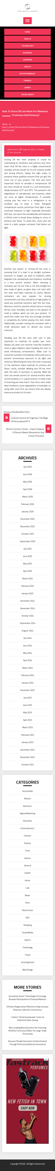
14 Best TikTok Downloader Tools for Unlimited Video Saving (27, 1019)
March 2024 (27, 667)
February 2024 (27, 675)
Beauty (27, 798)
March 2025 (27, 578)
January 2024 (27, 682)
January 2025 (27, 593)
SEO (27, 917)
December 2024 (27, 600)
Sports (27, 940)
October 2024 (27, 615)
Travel (27, 954)
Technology (27, 45)
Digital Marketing (27, 813)
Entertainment (28, 73)
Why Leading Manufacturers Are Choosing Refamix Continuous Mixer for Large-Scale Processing (27, 1030)
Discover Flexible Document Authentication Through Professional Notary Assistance (27, 1043)
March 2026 (27, 496)
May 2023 (27, 712)
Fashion (27, 835)
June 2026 (27, 474)
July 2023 (28, 697)
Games (27, 87)
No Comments (15, 152)
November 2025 (27, 526)
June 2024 (27, 645)
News (27, 895)
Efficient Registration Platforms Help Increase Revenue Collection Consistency (27, 1008)
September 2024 (27, 623)
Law (27, 887)
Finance (27, 80)
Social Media (27, 94)
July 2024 (28, 638)
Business (27, 52)
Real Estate (27, 910)
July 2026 (28, 466)
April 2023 (27, 720)
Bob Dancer (13, 149)
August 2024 (27, 630)
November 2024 (27, 608)
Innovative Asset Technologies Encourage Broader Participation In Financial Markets (27, 998)
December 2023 (27, 690)
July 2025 (28, 548)
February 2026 (27, 504)
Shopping (27, 59)
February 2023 (27, 735)
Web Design (27, 969)
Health (27, 38)
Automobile (27, 791)
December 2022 (27, 749)
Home (27, 31)
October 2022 (27, 764)
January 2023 (27, 742)
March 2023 (27, 727)
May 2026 (27, 481)
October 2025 (27, 533)
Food (27, 850)
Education (27, 820)
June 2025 (27, 556)
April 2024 (27, 660)
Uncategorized (27, 962)
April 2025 (27, 571)
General (27, 865)
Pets (27, 902)
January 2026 (27, 511)
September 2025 (27, 541)
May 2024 (27, 653)
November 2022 (27, 757)
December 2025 (27, 519)
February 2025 (27, 586)
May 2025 (27, 563)
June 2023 (27, 705)
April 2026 (27, 489)
